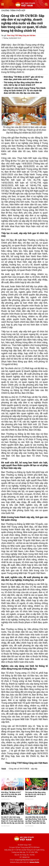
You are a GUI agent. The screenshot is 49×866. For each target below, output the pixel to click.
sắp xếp (34, 769)
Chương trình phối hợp (13, 10)
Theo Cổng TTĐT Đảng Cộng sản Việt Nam (21, 35)
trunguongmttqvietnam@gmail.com (27, 860)
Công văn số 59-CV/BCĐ (19, 769)
